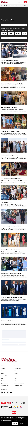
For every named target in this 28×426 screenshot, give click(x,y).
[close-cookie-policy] (26, 423)
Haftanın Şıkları (16, 5)
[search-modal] (19, 2)
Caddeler (10, 5)
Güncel (2, 5)
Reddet (21, 423)
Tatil (25, 5)
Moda (22, 5)
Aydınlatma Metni (7, 420)
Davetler (6, 5)
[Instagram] (2, 392)
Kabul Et (15, 423)
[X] (7, 392)
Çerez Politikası (16, 418)
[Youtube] (11, 392)
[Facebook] (4, 392)
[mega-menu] (21, 2)
